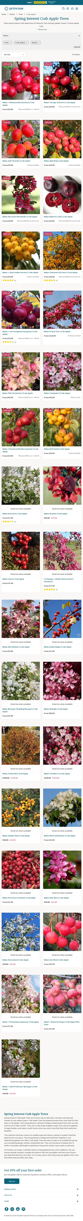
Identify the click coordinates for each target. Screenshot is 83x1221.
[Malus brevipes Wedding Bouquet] (21, 660)
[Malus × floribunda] (21, 973)
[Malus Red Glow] (62, 849)
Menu (77, 9)
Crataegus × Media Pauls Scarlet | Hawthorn (59, 580)
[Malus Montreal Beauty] (62, 787)
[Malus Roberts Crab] (62, 174)
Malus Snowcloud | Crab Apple (15, 960)
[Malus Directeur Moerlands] (21, 174)
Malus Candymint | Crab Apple (57, 393)
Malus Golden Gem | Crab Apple (16, 836)
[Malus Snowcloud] (21, 911)
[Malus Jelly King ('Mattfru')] (62, 118)
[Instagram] (12, 1209)
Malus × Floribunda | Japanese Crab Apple (20, 1022)
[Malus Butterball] (62, 406)
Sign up (12, 1181)
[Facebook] (6, 1209)
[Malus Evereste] (21, 465)
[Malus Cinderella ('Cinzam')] (21, 725)
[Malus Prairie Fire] (62, 289)
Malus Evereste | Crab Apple (14, 514)
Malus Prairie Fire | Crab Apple (57, 331)
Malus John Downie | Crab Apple (16, 161)
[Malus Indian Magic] (62, 598)
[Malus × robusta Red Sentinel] (21, 60)
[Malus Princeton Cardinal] (21, 849)
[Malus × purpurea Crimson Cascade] (62, 530)
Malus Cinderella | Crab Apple (15, 774)
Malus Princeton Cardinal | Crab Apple (19, 898)
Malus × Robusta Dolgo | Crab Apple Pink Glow (61, 1023)
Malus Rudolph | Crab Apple (56, 709)
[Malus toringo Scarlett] (62, 60)
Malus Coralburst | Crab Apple (57, 774)
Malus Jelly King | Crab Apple (56, 161)
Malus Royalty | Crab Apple (55, 514)
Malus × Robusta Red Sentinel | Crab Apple (18, 103)
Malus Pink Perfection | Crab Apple (17, 393)
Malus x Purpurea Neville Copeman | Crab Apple (20, 450)
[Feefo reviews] (41, 2)
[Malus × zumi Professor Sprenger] (21, 1038)
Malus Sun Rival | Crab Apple (56, 960)
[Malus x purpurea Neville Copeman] (21, 406)
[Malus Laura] (21, 530)
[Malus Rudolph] (62, 660)
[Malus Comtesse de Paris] (62, 230)
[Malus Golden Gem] (21, 787)
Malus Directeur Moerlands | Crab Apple (19, 217)
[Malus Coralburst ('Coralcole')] (62, 725)
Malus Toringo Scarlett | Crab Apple (59, 102)
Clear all (77, 47)
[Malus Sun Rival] (62, 911)
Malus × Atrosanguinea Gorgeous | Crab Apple (19, 332)
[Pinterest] (23, 1209)
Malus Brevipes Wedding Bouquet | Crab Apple (20, 710)
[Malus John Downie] (21, 118)
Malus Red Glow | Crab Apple (56, 898)
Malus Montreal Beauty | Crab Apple (59, 836)
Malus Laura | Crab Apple (13, 579)
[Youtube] (18, 1209)
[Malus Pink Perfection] (21, 351)
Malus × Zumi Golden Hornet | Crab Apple (20, 272)
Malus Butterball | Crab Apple (57, 449)
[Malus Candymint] (62, 351)
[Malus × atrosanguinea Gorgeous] (21, 289)
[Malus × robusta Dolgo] (62, 973)
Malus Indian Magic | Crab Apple (57, 647)
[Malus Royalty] (62, 465)
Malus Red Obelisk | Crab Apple (16, 647)
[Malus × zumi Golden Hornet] (21, 230)
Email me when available (21, 509)
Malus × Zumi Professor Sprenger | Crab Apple (19, 1087)
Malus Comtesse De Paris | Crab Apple (60, 272)
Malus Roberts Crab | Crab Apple (58, 217)
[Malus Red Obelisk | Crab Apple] (21, 598)
